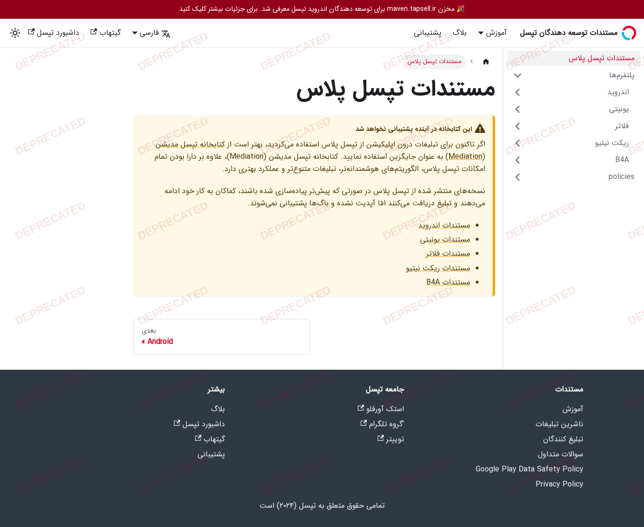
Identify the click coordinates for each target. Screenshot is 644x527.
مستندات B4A (448, 282)
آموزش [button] (496, 33)
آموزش (572, 409)
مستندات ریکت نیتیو (438, 268)
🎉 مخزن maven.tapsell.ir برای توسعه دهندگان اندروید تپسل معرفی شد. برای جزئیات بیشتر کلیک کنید (322, 9)
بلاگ (460, 33)
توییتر (395, 439)
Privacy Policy (559, 484)
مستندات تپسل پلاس (602, 58)
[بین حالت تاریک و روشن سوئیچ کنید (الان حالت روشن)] (15, 33)
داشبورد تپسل (58, 33)
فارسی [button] (149, 33)
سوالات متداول (560, 454)
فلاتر (622, 126)
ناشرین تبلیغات (559, 424)
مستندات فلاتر (448, 253)
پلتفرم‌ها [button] (622, 75)
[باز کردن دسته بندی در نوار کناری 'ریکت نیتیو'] (517, 143)
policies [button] (622, 177)
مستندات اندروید (444, 225)
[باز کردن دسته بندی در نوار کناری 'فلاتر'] (517, 126)
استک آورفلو (385, 409)
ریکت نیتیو (612, 143)
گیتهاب (110, 33)
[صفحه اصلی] (486, 62)
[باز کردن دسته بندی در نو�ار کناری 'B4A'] (517, 160)
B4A (622, 160)
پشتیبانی (427, 33)
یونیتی (619, 109)
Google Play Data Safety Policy (529, 469)
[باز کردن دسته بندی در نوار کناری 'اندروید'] (517, 92)
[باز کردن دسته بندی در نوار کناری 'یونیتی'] (517, 109)
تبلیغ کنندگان (563, 439)
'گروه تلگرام (386, 424)
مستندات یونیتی (445, 239)
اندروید (618, 92)
